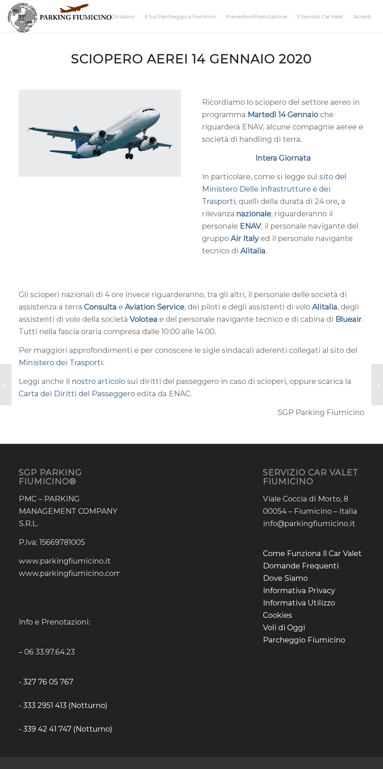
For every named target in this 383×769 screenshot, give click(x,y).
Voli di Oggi (284, 627)
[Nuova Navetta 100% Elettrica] (6, 384)
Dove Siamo (285, 578)
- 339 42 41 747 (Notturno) (65, 728)
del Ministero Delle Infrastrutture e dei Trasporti (274, 189)
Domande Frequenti (301, 565)
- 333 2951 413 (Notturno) (63, 705)
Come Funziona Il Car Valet (312, 553)
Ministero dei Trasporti (61, 362)
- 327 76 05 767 (46, 681)
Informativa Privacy (299, 590)
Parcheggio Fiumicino (304, 639)
